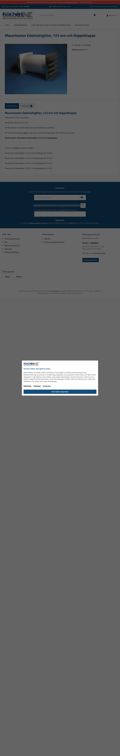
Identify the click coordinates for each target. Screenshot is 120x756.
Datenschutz (28, 386)
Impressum (37, 386)
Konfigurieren (47, 386)
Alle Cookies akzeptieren (60, 391)
